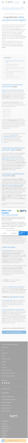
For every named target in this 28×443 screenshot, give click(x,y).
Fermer (4, 233)
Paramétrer (14, 233)
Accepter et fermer (22, 233)
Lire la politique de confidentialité (8, 228)
